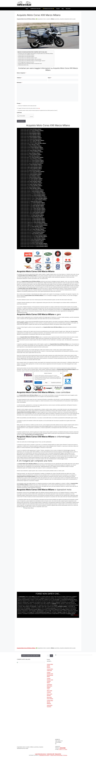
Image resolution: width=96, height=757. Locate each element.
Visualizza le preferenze (56, 382)
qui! (39, 108)
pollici (72, 600)
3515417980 (63, 747)
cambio (42, 598)
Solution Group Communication (56, 755)
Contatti (58, 8)
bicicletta (28, 607)
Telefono (19, 77)
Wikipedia (76, 615)
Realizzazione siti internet (44, 755)
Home (27, 8)
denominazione (40, 610)
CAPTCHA (19, 112)
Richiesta (19, 82)
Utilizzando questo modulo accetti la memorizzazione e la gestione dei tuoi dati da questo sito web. (38, 110)
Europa (31, 612)
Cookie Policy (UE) (50, 754)
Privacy (19, 103)
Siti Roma (65, 755)
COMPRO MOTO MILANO (35, 8)
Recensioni (68, 8)
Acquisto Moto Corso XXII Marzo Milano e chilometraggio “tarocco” (31, 60)
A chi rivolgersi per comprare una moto (26, 62)
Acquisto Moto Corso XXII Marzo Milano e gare (27, 57)
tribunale (60, 612)
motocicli (54, 603)
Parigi (64, 612)
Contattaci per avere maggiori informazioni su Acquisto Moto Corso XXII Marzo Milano (35, 53)
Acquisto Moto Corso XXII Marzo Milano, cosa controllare (29, 59)
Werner (39, 609)
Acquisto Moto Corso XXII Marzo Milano (26, 54)
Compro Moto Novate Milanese (50, 702)
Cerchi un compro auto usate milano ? (30, 655)
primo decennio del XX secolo (43, 612)
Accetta (38, 382)
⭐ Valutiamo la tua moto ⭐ (48, 8)
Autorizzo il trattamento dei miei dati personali (27, 105)
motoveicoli (33, 606)
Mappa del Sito (58, 754)
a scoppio (74, 596)
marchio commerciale (51, 607)
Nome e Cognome (21, 72)
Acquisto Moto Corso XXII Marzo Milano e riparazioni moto (30, 63)
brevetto (34, 610)
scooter (55, 605)
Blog (63, 8)
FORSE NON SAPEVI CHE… (23, 64)
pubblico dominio (71, 613)
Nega (46, 382)
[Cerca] (51, 655)
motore (63, 596)
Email (50, 77)
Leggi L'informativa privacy (40, 754)
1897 (50, 610)
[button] (61, 373)
